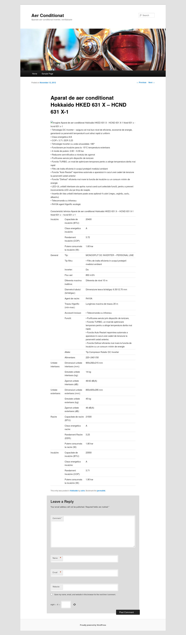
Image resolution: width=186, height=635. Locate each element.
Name (57, 558)
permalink (101, 490)
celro (83, 490)
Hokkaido (74, 490)
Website (56, 586)
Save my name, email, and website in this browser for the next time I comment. (85, 594)
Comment (57, 518)
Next (152, 82)
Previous (141, 82)
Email (57, 572)
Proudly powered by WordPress (93, 625)
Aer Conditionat (47, 15)
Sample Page (47, 73)
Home (34, 73)
